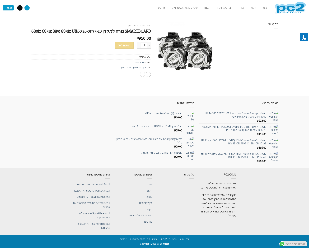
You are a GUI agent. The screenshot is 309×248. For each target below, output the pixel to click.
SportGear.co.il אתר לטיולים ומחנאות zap (94, 215)
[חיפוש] (27, 8)
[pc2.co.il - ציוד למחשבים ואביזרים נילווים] (290, 8)
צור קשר (160, 8)
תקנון (207, 8)
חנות (253, 8)
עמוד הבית (146, 25)
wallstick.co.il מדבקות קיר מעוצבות (91, 190)
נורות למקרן (133, 25)
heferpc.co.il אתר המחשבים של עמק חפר (93, 226)
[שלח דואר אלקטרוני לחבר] (142, 74)
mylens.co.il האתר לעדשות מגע (93, 197)
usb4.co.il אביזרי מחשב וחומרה (93, 184)
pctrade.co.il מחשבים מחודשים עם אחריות (91, 205)
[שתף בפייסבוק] (148, 74)
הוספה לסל (124, 45)
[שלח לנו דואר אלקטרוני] (20, 8)
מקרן (144, 67)
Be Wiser (164, 243)
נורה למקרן (136, 67)
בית (265, 8)
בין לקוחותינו (224, 8)
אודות (241, 8)
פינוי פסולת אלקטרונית (185, 8)
